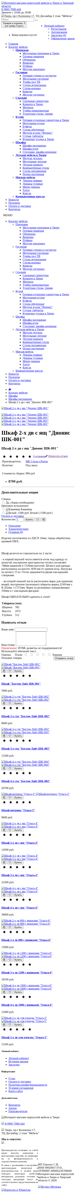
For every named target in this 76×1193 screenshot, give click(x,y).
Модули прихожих (34, 69)
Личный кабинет (54, 25)
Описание (14, 525)
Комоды (27, 91)
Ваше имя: (7, 629)
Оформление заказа (63, 38)
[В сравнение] (43, 519)
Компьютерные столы (36, 167)
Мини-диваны (31, 186)
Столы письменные (34, 170)
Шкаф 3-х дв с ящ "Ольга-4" (19, 875)
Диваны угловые (33, 183)
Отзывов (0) (15, 532)
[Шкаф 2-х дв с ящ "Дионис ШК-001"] (25, 408)
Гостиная (21, 72)
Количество (8, 519)
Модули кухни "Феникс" (38, 132)
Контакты (14, 209)
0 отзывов (39, 456)
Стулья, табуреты (33, 136)
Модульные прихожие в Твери (41, 53)
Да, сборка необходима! (19, 502)
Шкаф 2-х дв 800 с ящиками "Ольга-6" (26, 939)
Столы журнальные (34, 85)
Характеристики (18, 528)
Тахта (26, 190)
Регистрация (58, 28)
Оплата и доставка (19, 205)
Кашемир (26, 509)
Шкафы (21, 142)
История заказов (18, 1061)
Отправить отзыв (64, 658)
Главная (13, 43)
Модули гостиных (34, 94)
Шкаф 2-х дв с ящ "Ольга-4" (19, 842)
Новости (13, 199)
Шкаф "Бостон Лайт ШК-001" (21, 683)
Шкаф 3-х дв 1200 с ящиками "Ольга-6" (27, 972)
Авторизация (59, 32)
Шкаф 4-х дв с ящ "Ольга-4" (19, 907)
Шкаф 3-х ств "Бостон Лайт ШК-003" (25, 748)
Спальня (21, 97)
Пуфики (28, 66)
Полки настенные (33, 174)
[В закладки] (37, 519)
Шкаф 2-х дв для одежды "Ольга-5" (24, 1037)
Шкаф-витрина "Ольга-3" (18, 810)
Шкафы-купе (30, 148)
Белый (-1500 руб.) (40, 512)
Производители (17, 1111)
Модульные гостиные (36, 78)
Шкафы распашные (34, 145)
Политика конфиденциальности (27, 1084)
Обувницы (29, 59)
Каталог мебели (18, 46)
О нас (11, 1078)
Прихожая (22, 50)
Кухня (20, 116)
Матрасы (28, 107)
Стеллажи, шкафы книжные (40, 151)
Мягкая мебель (25, 177)
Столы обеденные (33, 129)
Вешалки (28, 62)
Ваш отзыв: (8, 644)
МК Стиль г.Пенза (37, 461)
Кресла (27, 193)
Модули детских (32, 158)
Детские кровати (33, 164)
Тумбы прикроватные (36, 110)
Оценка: (6, 654)
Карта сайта (15, 1091)
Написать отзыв (58, 456)
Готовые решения (33, 56)
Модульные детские (35, 161)
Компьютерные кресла (30, 196)
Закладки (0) (58, 35)
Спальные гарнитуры (36, 101)
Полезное (14, 202)
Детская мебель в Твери (31, 155)
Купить (29, 519)
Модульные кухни (34, 123)
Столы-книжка (32, 88)
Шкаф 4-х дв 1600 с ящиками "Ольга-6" (27, 1004)
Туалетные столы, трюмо (38, 113)
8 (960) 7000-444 (11, 9)
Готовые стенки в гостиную (39, 75)
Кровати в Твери (33, 104)
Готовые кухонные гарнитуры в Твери (46, 120)
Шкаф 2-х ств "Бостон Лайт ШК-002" (25, 716)
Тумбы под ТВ (31, 81)
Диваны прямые (32, 180)
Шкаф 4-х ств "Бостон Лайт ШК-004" (25, 781)
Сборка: (6, 499)
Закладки (14, 1064)
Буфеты (27, 126)
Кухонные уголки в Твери (38, 139)
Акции (12, 1108)
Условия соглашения (20, 1087)
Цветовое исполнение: (15, 505)
